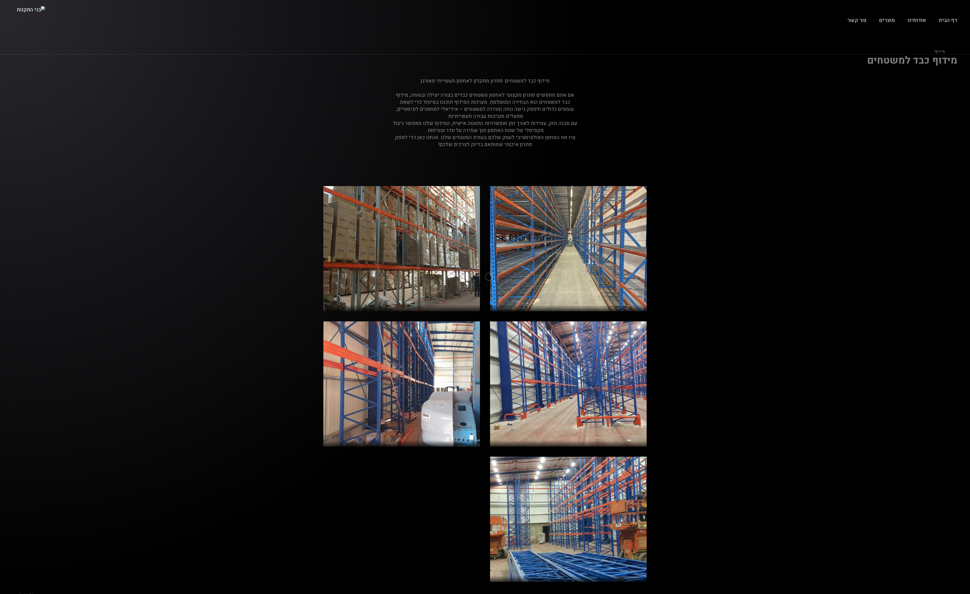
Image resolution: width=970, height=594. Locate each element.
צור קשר (856, 20)
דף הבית (948, 20)
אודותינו (917, 20)
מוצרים (887, 20)
